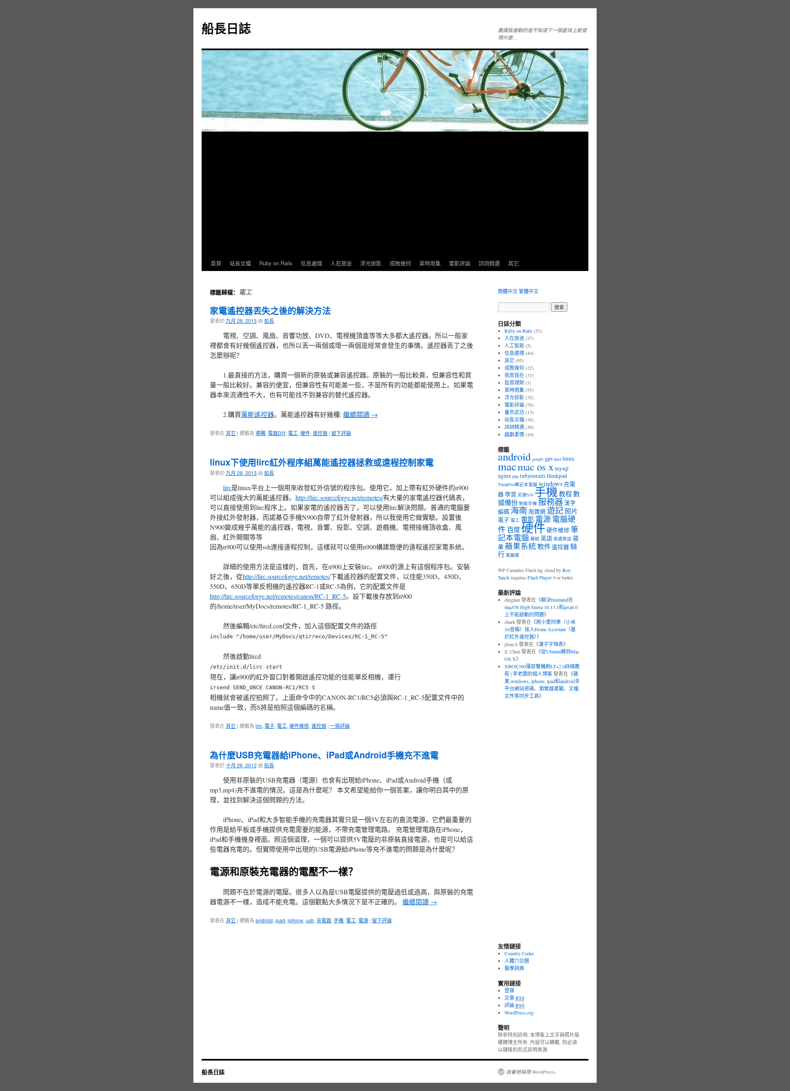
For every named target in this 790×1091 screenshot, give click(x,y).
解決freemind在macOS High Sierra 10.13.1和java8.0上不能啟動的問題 (541, 607)
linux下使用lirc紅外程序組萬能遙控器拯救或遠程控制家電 (322, 462)
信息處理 (311, 263)
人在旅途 (341, 263)
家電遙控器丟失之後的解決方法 (270, 310)
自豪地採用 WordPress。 (532, 1071)
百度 (513, 529)
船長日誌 (226, 28)
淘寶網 (537, 511)
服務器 (550, 501)
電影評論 (459, 263)
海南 (519, 510)
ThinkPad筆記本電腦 (517, 484)
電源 (363, 920)
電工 (293, 432)
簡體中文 (508, 291)
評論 (514, 1005)
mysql (562, 468)
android (264, 920)
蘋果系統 (520, 546)
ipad (280, 920)
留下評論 (341, 432)
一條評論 (340, 725)
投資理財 (514, 382)
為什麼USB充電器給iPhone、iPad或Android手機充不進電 (324, 754)
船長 (269, 320)
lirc (227, 487)
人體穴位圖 (516, 960)
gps (549, 458)
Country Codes (519, 953)
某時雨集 (430, 263)
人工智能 (514, 345)
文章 (514, 997)
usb (310, 920)
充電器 (323, 920)
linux (568, 458)
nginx (504, 475)
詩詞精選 (489, 263)
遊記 (555, 510)
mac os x (535, 466)
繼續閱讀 (360, 414)
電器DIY (277, 432)
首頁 (216, 263)
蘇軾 (534, 539)
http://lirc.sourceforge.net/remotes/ (339, 497)
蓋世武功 (514, 412)
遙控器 (320, 432)
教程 (565, 493)
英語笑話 (562, 539)
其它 (513, 263)
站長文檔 (240, 263)
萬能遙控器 (257, 414)
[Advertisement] (395, 193)
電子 (269, 725)
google (538, 459)
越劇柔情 (514, 434)
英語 (546, 538)
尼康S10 (525, 495)
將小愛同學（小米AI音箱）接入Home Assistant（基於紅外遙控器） (540, 629)
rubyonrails (533, 475)
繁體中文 (529, 291)
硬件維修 (299, 725)
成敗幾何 (400, 263)
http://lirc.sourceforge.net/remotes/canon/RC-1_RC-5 (278, 596)
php (515, 476)
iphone (295, 920)
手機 (339, 920)
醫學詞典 (514, 968)
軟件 (544, 546)
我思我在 (514, 375)
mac (507, 466)
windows (550, 483)
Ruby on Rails (276, 263)
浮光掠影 (370, 263)
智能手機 (528, 503)
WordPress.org (519, 1012)
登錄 (509, 990)
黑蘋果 (512, 555)
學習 (510, 494)
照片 (571, 511)
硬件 (305, 432)
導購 (260, 432)
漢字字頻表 (551, 644)
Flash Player (539, 577)
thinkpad (557, 475)
